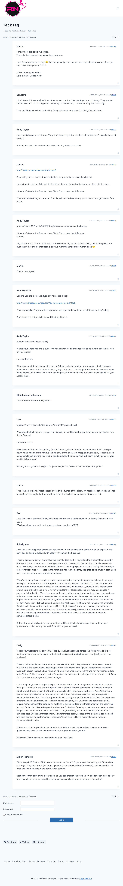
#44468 (113, 46)
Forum (61, 861)
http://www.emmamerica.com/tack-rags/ (36, 170)
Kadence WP (85, 879)
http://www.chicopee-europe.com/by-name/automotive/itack (46, 303)
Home (7, 861)
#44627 (113, 419)
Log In (61, 820)
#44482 (113, 336)
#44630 (113, 485)
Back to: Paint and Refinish (15, 31)
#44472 (113, 130)
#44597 (113, 395)
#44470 (113, 95)
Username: (8, 803)
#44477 (113, 290)
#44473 (113, 164)
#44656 (113, 513)
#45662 (113, 544)
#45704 (113, 757)
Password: (8, 809)
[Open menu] (118, 8)
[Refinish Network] (15, 8)
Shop (78, 861)
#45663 (113, 645)
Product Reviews (37, 861)
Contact (70, 861)
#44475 (113, 266)
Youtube (51, 861)
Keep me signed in (14, 814)
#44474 (113, 221)
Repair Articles (19, 861)
